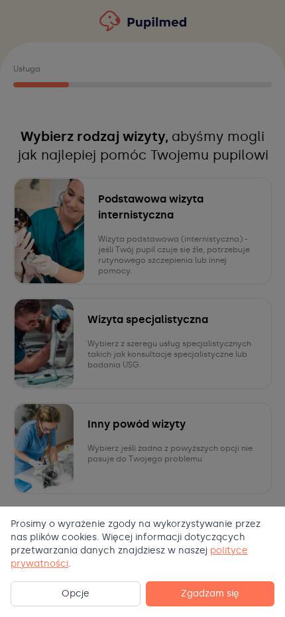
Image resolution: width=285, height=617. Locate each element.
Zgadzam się (210, 593)
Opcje (75, 593)
